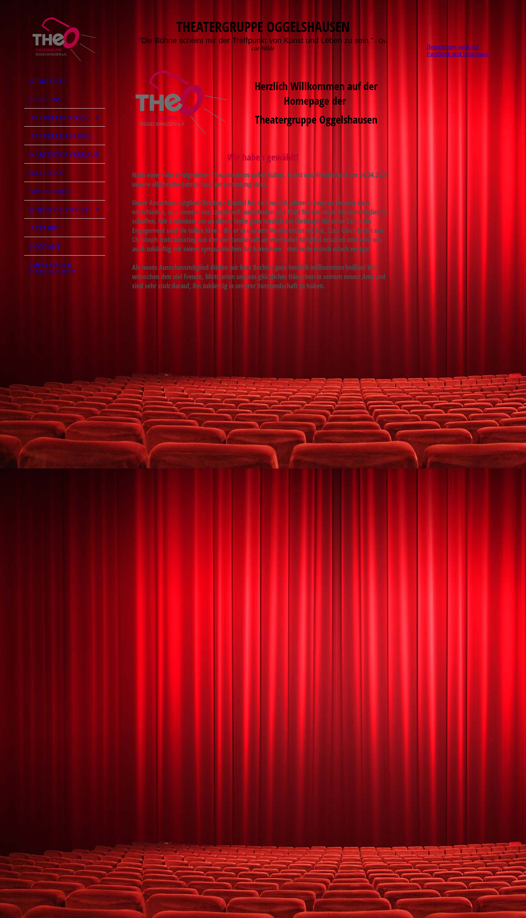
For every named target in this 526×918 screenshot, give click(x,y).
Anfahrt (44, 228)
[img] (64, 39)
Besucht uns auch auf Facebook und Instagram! (458, 50)
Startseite (48, 81)
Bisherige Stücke (59, 210)
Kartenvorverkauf (64, 154)
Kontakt (45, 246)
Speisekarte (50, 191)
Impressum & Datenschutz (52, 268)
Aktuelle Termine (61, 136)
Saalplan (46, 173)
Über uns (45, 99)
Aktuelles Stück (59, 118)
